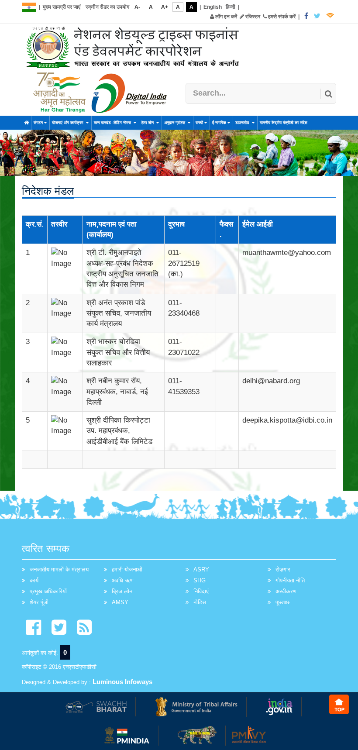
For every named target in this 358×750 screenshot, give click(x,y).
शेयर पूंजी (39, 602)
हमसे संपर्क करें (281, 17)
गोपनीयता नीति (290, 580)
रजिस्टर (252, 17)
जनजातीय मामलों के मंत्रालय (59, 569)
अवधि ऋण (123, 580)
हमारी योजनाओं (127, 569)
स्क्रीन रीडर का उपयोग (107, 7)
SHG (199, 580)
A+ (164, 7)
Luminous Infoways (122, 681)
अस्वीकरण (285, 591)
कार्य (34, 580)
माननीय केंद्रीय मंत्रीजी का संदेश (283, 122)
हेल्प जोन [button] (148, 122)
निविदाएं (201, 591)
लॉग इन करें (225, 17)
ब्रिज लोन (122, 591)
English (212, 7)
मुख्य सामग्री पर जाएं (61, 7)
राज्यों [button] (199, 122)
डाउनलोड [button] (243, 122)
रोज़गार (282, 569)
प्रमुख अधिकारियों (48, 591)
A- (137, 7)
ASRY (201, 569)
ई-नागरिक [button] (219, 122)
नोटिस (199, 602)
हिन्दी (230, 7)
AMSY (120, 602)
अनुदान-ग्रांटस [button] (175, 122)
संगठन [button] (38, 122)
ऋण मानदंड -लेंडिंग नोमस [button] (113, 122)
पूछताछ (282, 602)
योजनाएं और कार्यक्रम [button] (68, 122)
